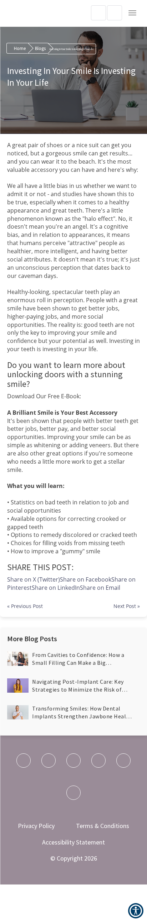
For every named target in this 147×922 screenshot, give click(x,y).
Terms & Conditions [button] (102, 826)
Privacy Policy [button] (36, 826)
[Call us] (98, 12)
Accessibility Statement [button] (73, 842)
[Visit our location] (114, 12)
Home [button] (20, 48)
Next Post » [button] (126, 606)
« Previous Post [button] (25, 606)
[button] (132, 13)
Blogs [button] (40, 48)
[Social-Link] (23, 760)
